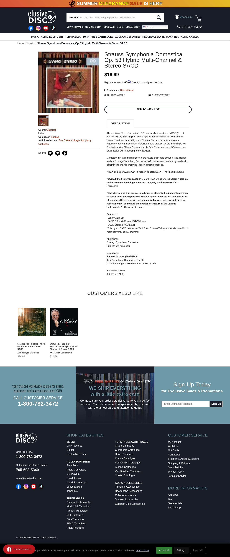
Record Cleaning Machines (160, 36)
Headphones (74, 478)
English (149, 27)
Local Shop (174, 507)
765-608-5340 (27, 470)
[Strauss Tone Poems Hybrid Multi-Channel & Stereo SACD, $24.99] (32, 321)
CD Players (73, 474)
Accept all (164, 550)
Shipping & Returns (179, 463)
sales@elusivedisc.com (29, 478)
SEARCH (73, 17)
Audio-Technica (75, 527)
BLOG (120, 27)
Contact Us (174, 454)
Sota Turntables (75, 519)
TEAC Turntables (76, 523)
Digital (70, 450)
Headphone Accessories (128, 491)
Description (120, 123)
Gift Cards (173, 450)
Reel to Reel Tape (77, 454)
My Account (174, 442)
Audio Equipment (52, 36)
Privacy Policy (176, 471)
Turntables (73, 36)
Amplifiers (72, 465)
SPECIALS (109, 27)
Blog (170, 499)
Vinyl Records (74, 445)
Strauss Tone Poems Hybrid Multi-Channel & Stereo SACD (31, 346)
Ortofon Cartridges (125, 475)
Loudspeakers (74, 486)
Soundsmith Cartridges (128, 462)
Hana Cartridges (124, 454)
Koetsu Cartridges (125, 458)
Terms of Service (177, 476)
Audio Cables (190, 36)
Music (35, 36)
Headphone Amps (77, 482)
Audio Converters (76, 469)
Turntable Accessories (127, 486)
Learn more (142, 550)
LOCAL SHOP (133, 27)
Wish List (173, 446)
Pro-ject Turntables (77, 510)
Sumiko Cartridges (125, 467)
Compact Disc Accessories (130, 503)
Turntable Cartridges (98, 36)
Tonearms (72, 491)
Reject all (198, 550)
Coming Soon (93, 27)
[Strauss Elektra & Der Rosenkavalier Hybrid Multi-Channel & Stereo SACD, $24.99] (64, 321)
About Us (173, 495)
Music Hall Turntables (79, 506)
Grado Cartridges (124, 445)
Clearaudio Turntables (79, 502)
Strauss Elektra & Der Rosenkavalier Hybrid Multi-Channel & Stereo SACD (64, 346)
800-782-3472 (191, 27)
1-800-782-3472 (38, 403)
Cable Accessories (125, 495)
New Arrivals (74, 27)
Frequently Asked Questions (183, 459)
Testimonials (175, 503)
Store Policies (176, 467)
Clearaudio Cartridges (127, 450)
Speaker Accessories (126, 499)
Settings (181, 550)
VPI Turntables (75, 515)
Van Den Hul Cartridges (128, 471)
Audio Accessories (128, 36)
